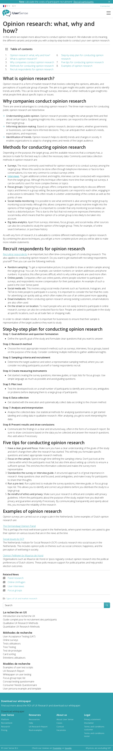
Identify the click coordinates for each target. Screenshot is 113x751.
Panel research (16, 578)
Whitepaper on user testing (17, 674)
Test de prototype (12, 650)
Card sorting (9, 654)
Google (68, 748)
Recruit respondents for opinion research (32, 69)
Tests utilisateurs (12, 643)
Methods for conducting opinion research (32, 65)
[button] (6, 5)
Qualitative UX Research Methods (20, 623)
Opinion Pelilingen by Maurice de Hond (23, 555)
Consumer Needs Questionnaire (20, 685)
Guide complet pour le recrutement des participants (30, 619)
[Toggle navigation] (110, 13)
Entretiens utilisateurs (14, 657)
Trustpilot (57, 748)
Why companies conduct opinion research (32, 62)
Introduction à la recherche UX (19, 616)
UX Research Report (13, 671)
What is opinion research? (24, 58)
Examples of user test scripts (18, 667)
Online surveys (10, 640)
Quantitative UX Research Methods (21, 626)
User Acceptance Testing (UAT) (19, 636)
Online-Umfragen (16, 582)
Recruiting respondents (15, 254)
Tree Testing (9, 647)
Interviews (13, 176)
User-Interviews (16, 586)
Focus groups (15, 590)
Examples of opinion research (77, 65)
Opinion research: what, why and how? (30, 55)
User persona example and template (22, 688)
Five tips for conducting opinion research (82, 62)
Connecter (105, 6)
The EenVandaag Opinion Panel (19, 526)
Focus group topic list (14, 678)
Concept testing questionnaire (18, 681)
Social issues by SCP (13, 539)
